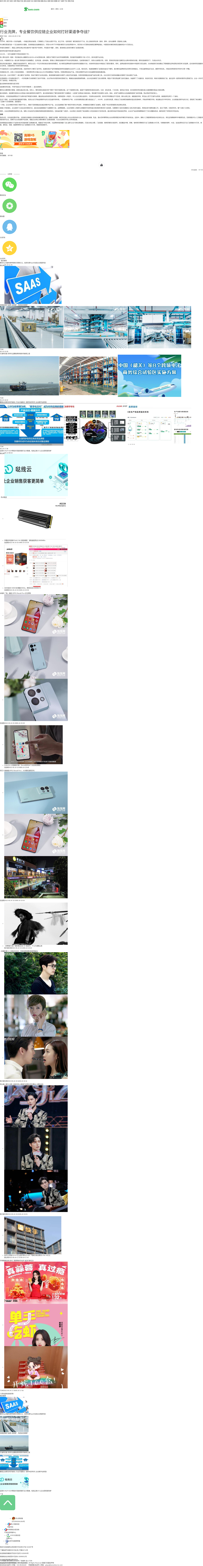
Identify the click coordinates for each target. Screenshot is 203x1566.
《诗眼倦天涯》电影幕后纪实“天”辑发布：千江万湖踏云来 (23, 946)
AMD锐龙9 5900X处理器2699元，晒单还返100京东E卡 (22, 588)
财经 (52, 1)
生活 (31, 1)
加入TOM (29, 1561)
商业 (45, 1)
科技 (72, 1)
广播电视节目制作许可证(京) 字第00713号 (14, 1550)
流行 (8, 1)
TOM (5, 36)
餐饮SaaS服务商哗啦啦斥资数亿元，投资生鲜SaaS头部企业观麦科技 (23, 263)
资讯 (4, 1)
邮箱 (42, 1)
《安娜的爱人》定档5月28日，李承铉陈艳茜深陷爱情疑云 (19, 951)
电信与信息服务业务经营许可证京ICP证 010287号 (16, 1547)
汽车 (65, 1)
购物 (69, 1)
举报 (1, 153)
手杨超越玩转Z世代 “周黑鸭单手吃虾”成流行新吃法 (17, 1260)
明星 (18, 1)
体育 (15, 1)
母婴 (35, 1)
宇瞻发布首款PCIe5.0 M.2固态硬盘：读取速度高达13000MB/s (24, 540)
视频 (48, 1)
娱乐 (11, 1)
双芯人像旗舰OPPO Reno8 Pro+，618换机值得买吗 (17, 770)
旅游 (28, 1)
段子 (59, 1)
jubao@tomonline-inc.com (54, 1565)
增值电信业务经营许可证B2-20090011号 (13, 1556)
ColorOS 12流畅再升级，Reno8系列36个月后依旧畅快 (22, 765)
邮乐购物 (10, 1561)
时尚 (21, 1)
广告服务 (22, 1561)
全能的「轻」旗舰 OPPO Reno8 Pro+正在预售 (15, 593)
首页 (1, 1)
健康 (55, 1)
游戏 (25, 1)
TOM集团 (3, 1561)
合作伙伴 (16, 1561)
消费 (62, 1)
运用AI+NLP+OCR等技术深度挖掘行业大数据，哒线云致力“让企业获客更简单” (26, 451)
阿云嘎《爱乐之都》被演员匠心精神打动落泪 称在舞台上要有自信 (21, 1084)
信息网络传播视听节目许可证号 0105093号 (14, 1553)
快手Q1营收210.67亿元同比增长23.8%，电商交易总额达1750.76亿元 (27, 1255)
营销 (38, 1)
